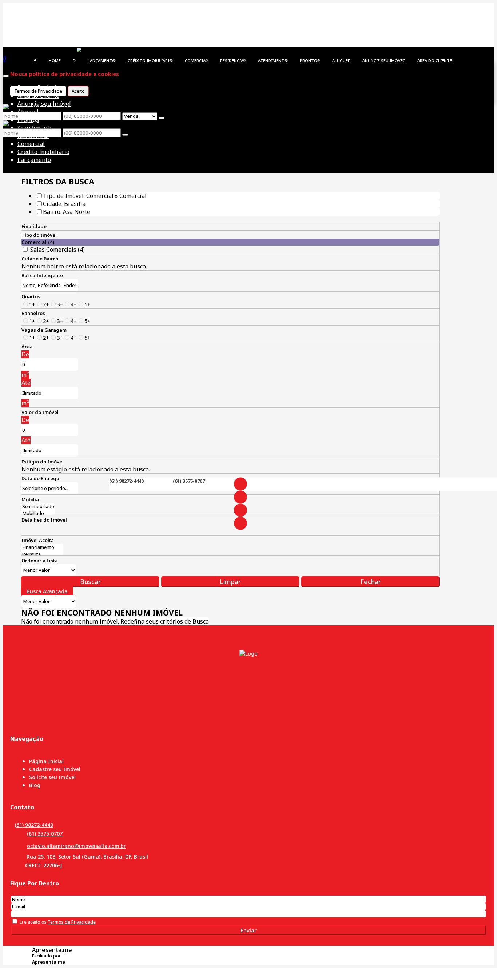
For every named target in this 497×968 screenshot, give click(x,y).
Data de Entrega (40, 478)
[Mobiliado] (38, 513)
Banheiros (33, 313)
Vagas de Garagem (44, 330)
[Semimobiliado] (38, 506)
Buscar (90, 581)
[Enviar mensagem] (161, 118)
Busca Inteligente (42, 275)
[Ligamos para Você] (97, 50)
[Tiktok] (240, 523)
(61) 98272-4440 (126, 480)
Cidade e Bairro (39, 258)
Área (27, 346)
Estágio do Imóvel (42, 461)
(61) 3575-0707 (189, 480)
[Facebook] (240, 483)
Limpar (230, 581)
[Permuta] (42, 554)
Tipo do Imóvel (39, 235)
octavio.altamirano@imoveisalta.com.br (76, 845)
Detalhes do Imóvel (44, 520)
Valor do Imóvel (40, 412)
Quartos (30, 296)
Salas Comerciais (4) (57, 250)
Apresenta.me (52, 950)
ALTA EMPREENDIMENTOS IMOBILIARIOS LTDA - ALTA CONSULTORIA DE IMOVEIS (143, 14)
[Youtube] (240, 510)
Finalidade (34, 226)
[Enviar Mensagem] (125, 135)
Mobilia (30, 499)
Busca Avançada (47, 591)
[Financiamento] (42, 547)
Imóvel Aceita (37, 540)
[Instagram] (240, 496)
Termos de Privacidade (38, 91)
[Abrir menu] (6, 74)
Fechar (370, 581)
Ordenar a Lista (39, 560)
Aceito (78, 91)
